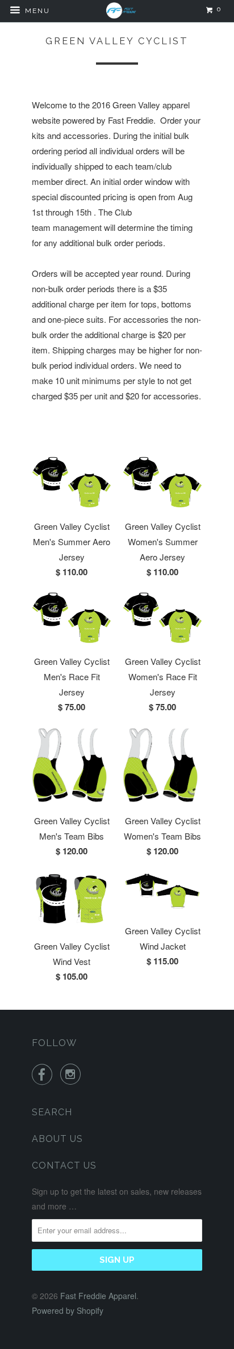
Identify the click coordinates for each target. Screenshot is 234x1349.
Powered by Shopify (67, 1310)
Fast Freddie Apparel (98, 1295)
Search (52, 1112)
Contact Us (64, 1165)
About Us (57, 1138)
